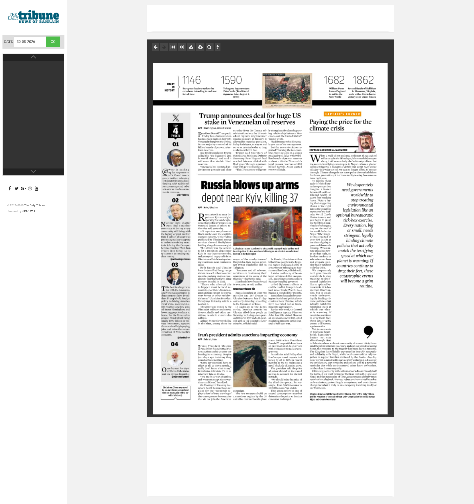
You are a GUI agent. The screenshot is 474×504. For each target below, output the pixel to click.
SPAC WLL (29, 211)
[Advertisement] (270, 18)
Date (8, 41)
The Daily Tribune (34, 205)
